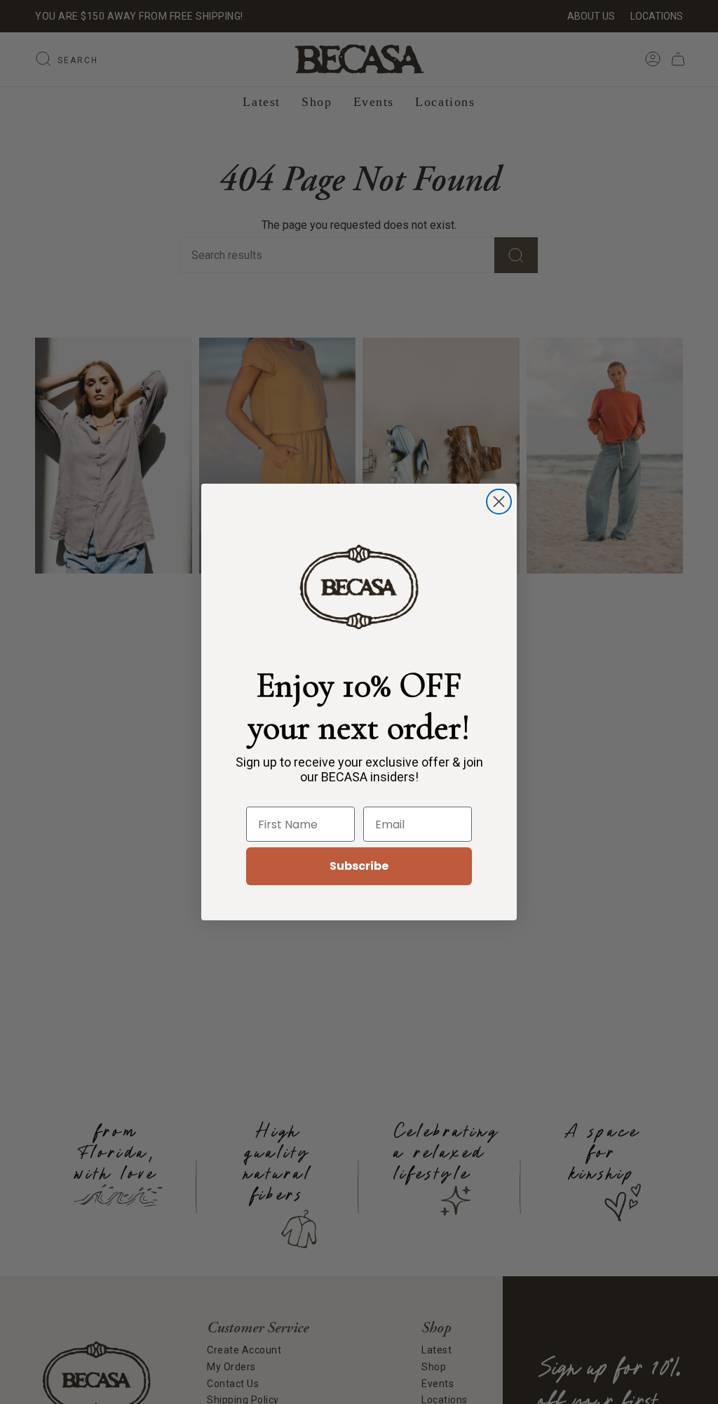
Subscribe (359, 866)
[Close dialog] (499, 501)
